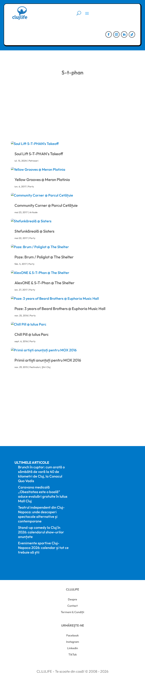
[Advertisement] (72, 108)
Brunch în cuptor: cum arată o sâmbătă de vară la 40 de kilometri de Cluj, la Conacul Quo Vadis (41, 474)
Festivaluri (35, 367)
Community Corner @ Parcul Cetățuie (46, 205)
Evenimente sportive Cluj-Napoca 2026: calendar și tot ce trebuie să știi (43, 547)
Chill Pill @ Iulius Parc (31, 334)
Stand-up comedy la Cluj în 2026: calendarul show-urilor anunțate (41, 532)
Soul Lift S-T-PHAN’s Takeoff (38, 153)
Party (31, 186)
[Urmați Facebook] (108, 34)
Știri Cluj (46, 367)
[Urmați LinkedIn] (124, 34)
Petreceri (33, 160)
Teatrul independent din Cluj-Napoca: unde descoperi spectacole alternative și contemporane (41, 514)
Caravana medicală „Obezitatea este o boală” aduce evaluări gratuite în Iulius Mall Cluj (42, 494)
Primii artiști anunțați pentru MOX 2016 (47, 360)
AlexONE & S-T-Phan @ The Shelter (44, 282)
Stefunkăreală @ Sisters (34, 231)
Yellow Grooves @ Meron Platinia (42, 179)
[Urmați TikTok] (132, 34)
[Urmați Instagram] (116, 34)
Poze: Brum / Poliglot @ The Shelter (44, 256)
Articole (33, 212)
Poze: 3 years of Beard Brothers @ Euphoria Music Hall (59, 308)
